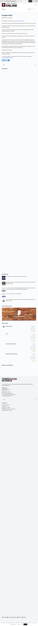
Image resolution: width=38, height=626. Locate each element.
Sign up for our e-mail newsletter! (10, 1)
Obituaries (10, 17)
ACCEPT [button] (25, 624)
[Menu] (35, 4)
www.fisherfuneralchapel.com (7, 57)
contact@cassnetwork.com (7, 395)
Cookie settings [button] (19, 624)
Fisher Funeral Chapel (20, 20)
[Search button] (35, 65)
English (30, 9)
